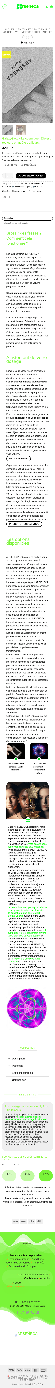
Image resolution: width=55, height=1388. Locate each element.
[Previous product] (30, 37)
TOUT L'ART (24, 29)
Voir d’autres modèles (20, 165)
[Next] (48, 84)
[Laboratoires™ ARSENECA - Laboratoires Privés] (27, 6)
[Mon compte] (46, 7)
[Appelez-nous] (32, 1312)
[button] (4, 6)
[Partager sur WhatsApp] (4, 197)
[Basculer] (9, 1059)
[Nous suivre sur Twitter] (27, 1312)
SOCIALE (44, 1376)
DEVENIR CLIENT (28, 1380)
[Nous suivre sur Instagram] (22, 1312)
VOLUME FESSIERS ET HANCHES (33, 32)
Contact (16, 1283)
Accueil (10, 29)
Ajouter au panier (31, 176)
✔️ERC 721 (38, 187)
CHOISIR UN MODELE (17, 1378)
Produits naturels (35, 191)
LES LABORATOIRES (38, 1378)
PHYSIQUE (23, 1376)
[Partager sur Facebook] (9, 197)
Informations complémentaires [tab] (16, 223)
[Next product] (24, 37)
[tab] (4, 1165)
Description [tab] (8, 218)
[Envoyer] (49, 17)
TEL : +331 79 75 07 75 (27, 1302)
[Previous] (6, 84)
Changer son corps (20, 191)
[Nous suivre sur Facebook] (17, 1312)
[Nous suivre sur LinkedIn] (37, 1312)
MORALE (34, 1376)
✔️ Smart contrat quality (22, 187)
